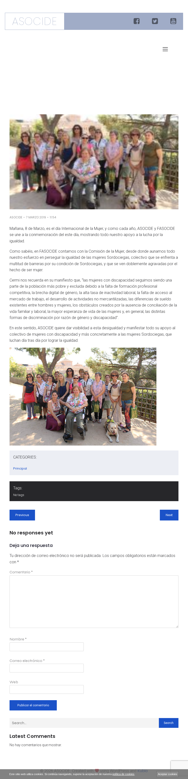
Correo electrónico (27, 660)
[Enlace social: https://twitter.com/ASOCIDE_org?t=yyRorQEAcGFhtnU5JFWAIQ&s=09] (155, 21)
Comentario (21, 572)
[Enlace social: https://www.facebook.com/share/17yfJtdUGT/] (137, 21)
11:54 (53, 217)
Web (14, 682)
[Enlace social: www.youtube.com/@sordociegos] (174, 21)
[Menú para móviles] (165, 49)
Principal (20, 468)
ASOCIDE (16, 217)
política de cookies (123, 774)
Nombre (18, 639)
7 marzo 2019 (36, 217)
